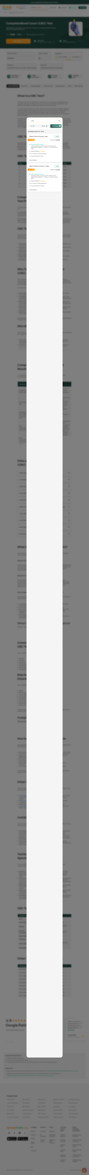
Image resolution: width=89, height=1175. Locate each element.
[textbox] (44, 121)
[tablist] (45, 126)
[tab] (33, 126)
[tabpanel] (45, 161)
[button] (57, 136)
